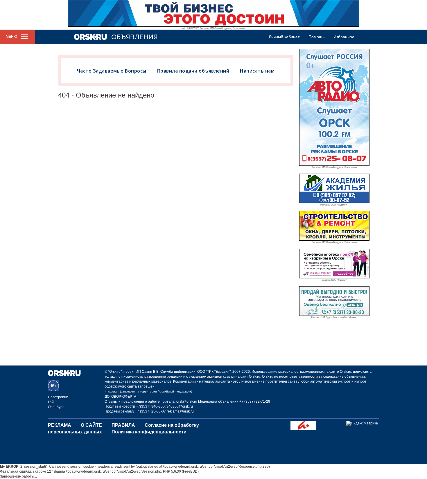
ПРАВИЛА (123, 425)
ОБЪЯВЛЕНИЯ (134, 37)
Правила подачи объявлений (193, 71)
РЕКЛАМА (59, 425)
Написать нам (257, 71)
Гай (51, 402)
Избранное (343, 37)
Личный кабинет (284, 37)
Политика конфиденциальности (149, 431)
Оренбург (56, 407)
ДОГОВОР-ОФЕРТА (120, 397)
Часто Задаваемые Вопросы (111, 71)
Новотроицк (58, 397)
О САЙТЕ (91, 425)
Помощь (316, 37)
